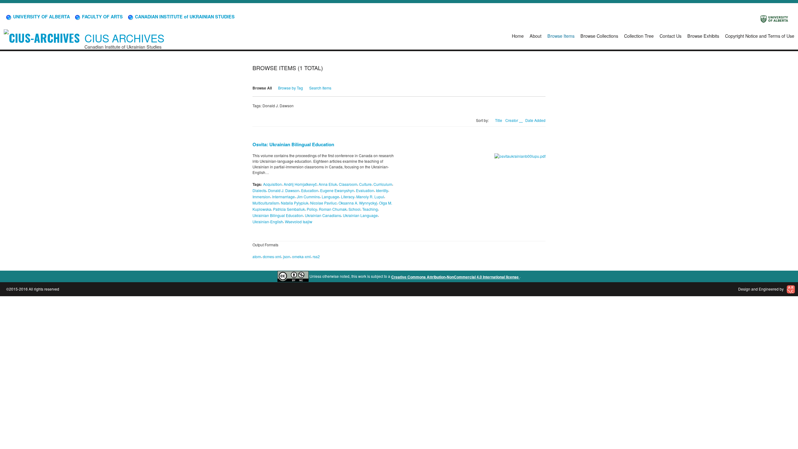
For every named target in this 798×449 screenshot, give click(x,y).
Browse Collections (599, 35)
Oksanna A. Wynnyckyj (358, 202)
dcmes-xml (272, 256)
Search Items (320, 87)
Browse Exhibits (703, 35)
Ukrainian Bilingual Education (277, 215)
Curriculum (382, 184)
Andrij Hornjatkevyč (300, 184)
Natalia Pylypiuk (294, 202)
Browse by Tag (290, 87)
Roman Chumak (333, 209)
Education (309, 190)
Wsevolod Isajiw (298, 221)
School (354, 209)
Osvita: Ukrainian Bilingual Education (293, 144)
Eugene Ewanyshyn (337, 190)
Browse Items (560, 35)
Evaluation (365, 190)
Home (518, 35)
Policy (312, 209)
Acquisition (272, 184)
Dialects (259, 190)
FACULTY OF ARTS (102, 16)
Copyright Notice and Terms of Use (759, 35)
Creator (512, 120)
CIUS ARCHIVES (124, 38)
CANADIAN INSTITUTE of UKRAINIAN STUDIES (184, 16)
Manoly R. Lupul (370, 196)
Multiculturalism (265, 202)
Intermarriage (283, 196)
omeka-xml (301, 256)
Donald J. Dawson (283, 190)
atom (256, 256)
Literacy (347, 196)
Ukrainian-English (267, 221)
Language (330, 196)
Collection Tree (639, 35)
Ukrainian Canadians (323, 215)
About (535, 35)
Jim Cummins (308, 196)
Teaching (370, 209)
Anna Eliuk (328, 184)
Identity (382, 190)
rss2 (316, 256)
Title (498, 120)
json (286, 256)
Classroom (348, 184)
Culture (365, 184)
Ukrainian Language (360, 215)
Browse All (262, 88)
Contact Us (670, 35)
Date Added (535, 120)
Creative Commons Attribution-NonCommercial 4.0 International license (455, 277)
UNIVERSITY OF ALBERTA (41, 16)
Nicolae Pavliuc (323, 202)
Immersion (261, 196)
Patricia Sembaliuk (289, 209)
